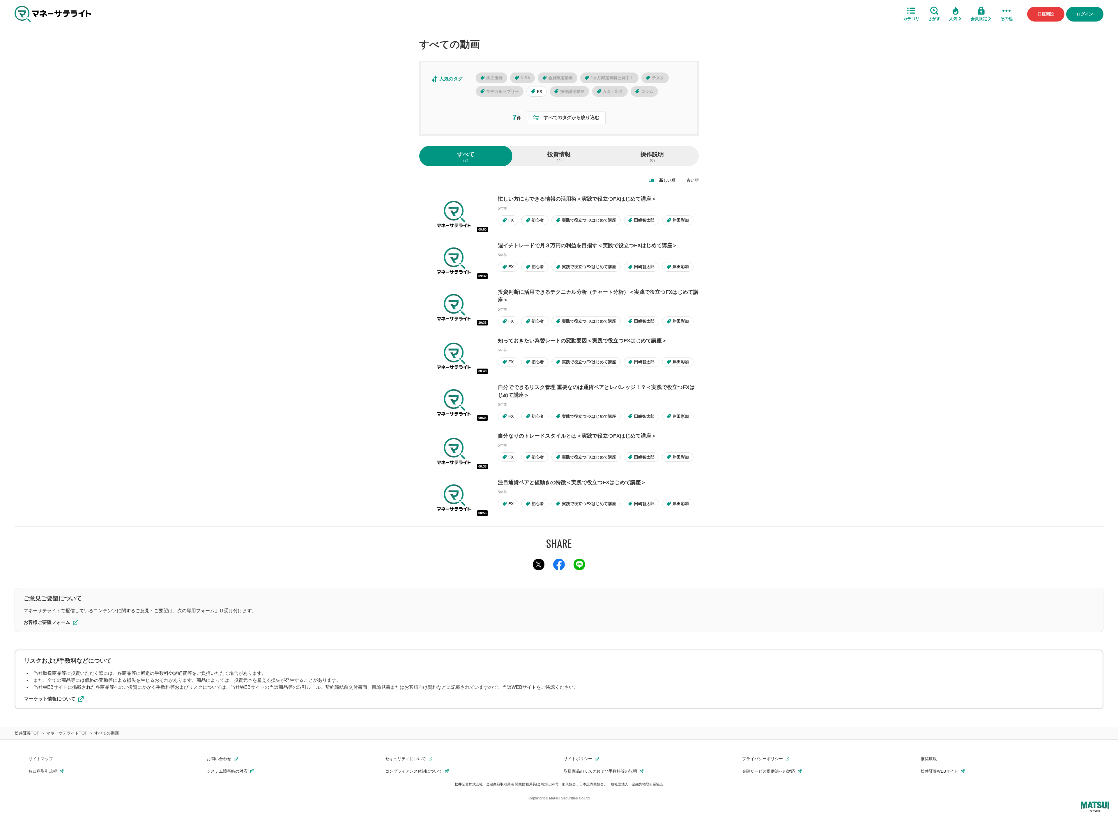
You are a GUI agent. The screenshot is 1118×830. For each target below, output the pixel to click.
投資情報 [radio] (559, 156)
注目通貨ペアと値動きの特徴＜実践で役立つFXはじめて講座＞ (572, 482)
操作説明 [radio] (652, 156)
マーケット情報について (49, 698)
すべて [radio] (466, 156)
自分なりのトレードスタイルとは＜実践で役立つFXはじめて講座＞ (577, 436)
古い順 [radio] (693, 180)
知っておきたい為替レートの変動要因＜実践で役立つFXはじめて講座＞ (582, 341)
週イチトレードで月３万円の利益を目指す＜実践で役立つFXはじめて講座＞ (587, 245)
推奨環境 (929, 758)
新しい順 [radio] (667, 180)
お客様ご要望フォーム (47, 622)
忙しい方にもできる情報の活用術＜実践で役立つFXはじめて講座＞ (577, 199)
